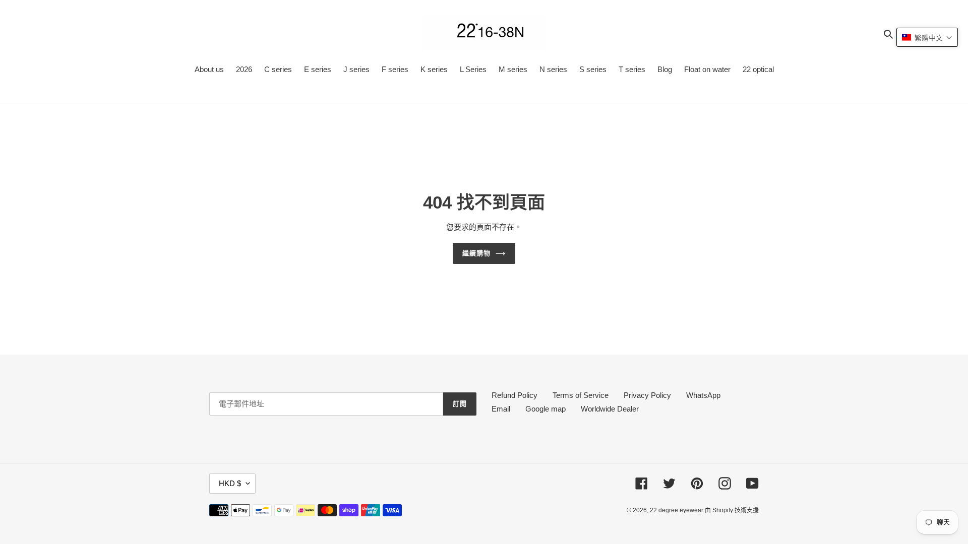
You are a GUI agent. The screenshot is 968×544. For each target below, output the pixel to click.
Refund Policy (514, 395)
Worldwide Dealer (610, 408)
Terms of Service (581, 395)
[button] (927, 37)
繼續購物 (476, 253)
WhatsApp (703, 395)
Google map (545, 408)
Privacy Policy (647, 395)
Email (501, 408)
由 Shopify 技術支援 (732, 510)
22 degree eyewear (677, 510)
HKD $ (230, 483)
